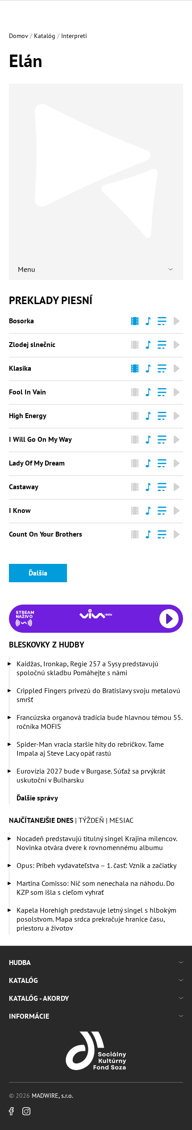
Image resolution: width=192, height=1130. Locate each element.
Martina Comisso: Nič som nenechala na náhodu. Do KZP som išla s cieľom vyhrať (96, 888)
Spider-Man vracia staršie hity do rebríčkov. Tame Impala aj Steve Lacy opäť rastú (90, 749)
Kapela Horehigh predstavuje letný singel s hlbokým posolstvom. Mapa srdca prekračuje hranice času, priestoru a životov (96, 919)
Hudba (20, 962)
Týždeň (91, 820)
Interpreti (74, 36)
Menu (26, 269)
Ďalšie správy (37, 797)
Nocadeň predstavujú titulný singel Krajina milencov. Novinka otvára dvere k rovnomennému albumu (97, 843)
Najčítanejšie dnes (41, 820)
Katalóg (44, 36)
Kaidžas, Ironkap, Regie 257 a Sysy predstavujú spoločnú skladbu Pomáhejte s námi (88, 668)
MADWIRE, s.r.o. (52, 1096)
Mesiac (121, 820)
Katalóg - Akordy (39, 998)
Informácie (29, 1015)
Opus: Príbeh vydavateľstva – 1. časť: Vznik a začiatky (96, 865)
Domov (18, 36)
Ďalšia (38, 572)
